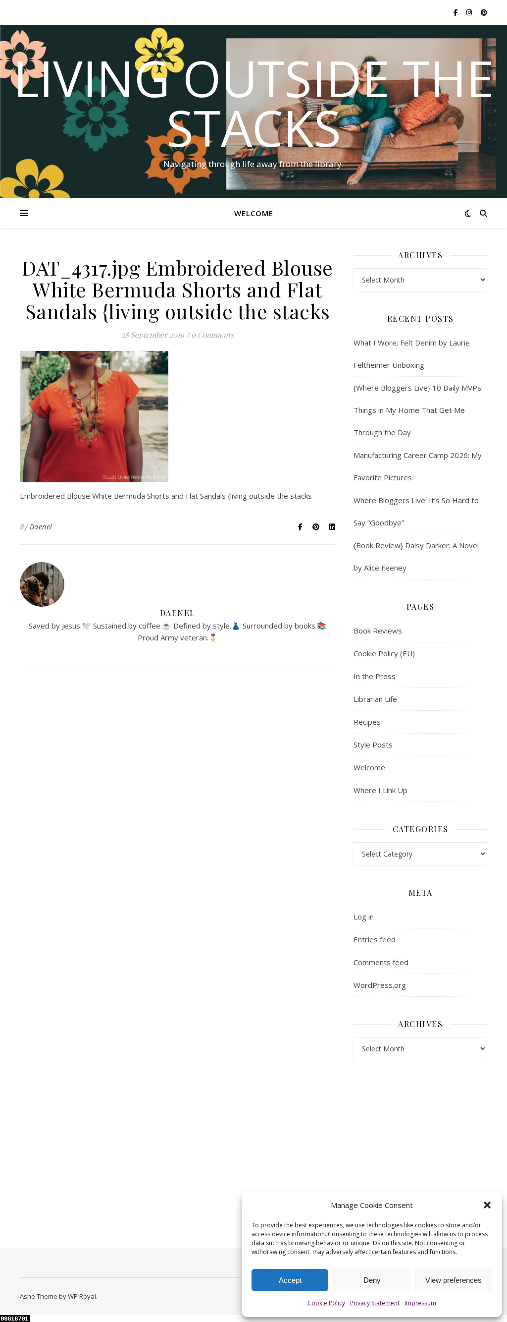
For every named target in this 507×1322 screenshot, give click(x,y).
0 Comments (212, 335)
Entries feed (375, 939)
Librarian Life (375, 699)
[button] (487, 1205)
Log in (364, 916)
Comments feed (381, 962)
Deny (372, 1280)
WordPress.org (380, 985)
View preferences (453, 1280)
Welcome (253, 213)
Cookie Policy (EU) (384, 653)
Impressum (420, 1303)
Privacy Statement (375, 1303)
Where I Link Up (380, 790)
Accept (290, 1280)
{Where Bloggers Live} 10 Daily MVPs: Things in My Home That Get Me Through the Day (418, 410)
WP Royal (82, 1296)
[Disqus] (177, 819)
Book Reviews (378, 630)
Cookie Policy (326, 1303)
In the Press (375, 676)
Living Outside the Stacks (253, 102)
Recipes (367, 722)
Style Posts (373, 744)
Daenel (41, 526)
